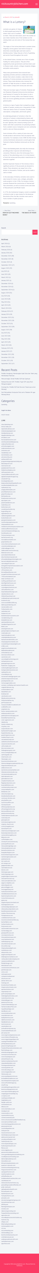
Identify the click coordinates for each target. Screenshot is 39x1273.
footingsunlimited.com (8, 1065)
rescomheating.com (7, 1230)
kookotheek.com (6, 518)
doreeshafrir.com (6, 828)
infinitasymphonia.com (8, 807)
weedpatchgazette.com (8, 624)
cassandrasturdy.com (7, 739)
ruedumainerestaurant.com (9, 815)
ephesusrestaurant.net (8, 1137)
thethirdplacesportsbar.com (9, 1135)
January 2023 (5, 351)
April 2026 (4, 243)
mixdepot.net (5, 1111)
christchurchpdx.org (7, 794)
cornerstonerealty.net (8, 1117)
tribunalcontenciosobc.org (9, 772)
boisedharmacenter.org (8, 718)
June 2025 (4, 274)
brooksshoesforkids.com (8, 985)
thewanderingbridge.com (8, 846)
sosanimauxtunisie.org (8, 509)
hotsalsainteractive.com (8, 440)
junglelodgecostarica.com (9, 876)
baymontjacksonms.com (8, 896)
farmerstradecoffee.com (9, 1007)
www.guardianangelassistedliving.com (12, 1154)
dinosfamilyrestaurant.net (9, 557)
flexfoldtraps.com (6, 1050)
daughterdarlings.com (7, 435)
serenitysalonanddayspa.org (9, 442)
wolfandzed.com (6, 1104)
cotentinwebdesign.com (8, 546)
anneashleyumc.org (7, 1059)
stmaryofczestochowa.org (9, 841)
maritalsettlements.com (8, 891)
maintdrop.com (6, 505)
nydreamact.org (6, 487)
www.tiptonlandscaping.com (10, 1091)
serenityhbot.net (6, 1026)
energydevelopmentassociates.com (12, 566)
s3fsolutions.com (6, 570)
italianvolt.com (6, 613)
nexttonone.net (6, 1024)
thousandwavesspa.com (8, 937)
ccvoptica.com (5, 1096)
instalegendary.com (7, 481)
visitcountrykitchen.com (14, 3)
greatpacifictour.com (7, 933)
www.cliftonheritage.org (8, 1083)
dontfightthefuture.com (8, 583)
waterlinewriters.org (7, 998)
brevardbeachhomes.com (8, 572)
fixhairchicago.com (7, 963)
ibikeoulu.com (5, 837)
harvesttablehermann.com (9, 561)
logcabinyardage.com (7, 1009)
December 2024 (6, 283)
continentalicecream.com (9, 787)
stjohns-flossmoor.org (8, 913)
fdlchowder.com (6, 1074)
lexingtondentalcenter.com (9, 670)
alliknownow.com (6, 768)
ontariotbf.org (5, 479)
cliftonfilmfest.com (7, 589)
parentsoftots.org (6, 1002)
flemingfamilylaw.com (8, 1206)
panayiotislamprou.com (8, 520)
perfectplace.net (6, 702)
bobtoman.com (6, 507)
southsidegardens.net (7, 1128)
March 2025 (5, 277)
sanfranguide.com (6, 755)
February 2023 (5, 348)
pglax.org (4, 900)
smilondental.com (6, 652)
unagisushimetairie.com (8, 489)
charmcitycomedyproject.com (10, 831)
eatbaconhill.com (6, 459)
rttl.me (3, 1228)
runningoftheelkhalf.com (9, 1041)
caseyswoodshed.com (8, 961)
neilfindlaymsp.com (7, 941)
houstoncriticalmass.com (9, 761)
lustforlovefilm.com (7, 802)
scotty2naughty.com (7, 826)
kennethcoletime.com (8, 850)
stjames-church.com (7, 824)
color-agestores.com (7, 720)
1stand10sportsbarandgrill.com (10, 644)
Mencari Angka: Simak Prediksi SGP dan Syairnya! (15, 379)
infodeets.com (5, 437)
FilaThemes (19, 1265)
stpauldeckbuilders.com (8, 1063)
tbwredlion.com (6, 1161)
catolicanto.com (6, 696)
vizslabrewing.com (7, 618)
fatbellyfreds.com (6, 1141)
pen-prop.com (5, 1033)
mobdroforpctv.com (7, 737)
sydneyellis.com (6, 672)
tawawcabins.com (6, 607)
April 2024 (4, 305)
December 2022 (6, 354)
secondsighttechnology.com (9, 659)
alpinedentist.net (6, 513)
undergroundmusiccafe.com (9, 1239)
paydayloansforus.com (8, 468)
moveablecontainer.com (8, 539)
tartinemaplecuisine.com (8, 857)
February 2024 (5, 311)
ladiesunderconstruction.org (9, 550)
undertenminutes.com (8, 448)
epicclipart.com (6, 500)
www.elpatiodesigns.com (9, 1143)
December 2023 (6, 317)
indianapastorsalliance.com (9, 957)
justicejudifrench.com (7, 844)
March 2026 (5, 246)
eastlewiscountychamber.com (10, 770)
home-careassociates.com (9, 711)
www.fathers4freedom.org (9, 1037)
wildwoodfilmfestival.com (9, 529)
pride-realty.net (6, 1187)
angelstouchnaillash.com (9, 648)
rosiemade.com (6, 633)
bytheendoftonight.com (8, 731)
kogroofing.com (6, 511)
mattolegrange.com (7, 874)
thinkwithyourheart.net (8, 596)
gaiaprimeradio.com (7, 865)
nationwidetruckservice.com (9, 928)
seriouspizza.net (6, 974)
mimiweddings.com (7, 1233)
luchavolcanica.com (7, 924)
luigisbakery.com (6, 1100)
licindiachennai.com (7, 433)
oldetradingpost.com (7, 548)
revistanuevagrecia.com (8, 822)
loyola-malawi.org (7, 724)
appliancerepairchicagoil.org (9, 476)
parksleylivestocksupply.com (10, 715)
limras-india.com (6, 426)
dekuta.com (4, 1107)
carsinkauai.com (6, 1180)
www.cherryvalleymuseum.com (10, 544)
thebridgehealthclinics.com (9, 996)
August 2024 (5, 293)
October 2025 (5, 262)
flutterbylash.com (6, 1191)
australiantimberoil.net (8, 555)
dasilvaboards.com (7, 776)
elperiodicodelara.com (8, 429)
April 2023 (4, 342)
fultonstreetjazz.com (8, 535)
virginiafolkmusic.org (7, 687)
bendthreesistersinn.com (8, 911)
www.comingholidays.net (9, 752)
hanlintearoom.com (7, 1193)
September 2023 (6, 326)
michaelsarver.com (7, 661)
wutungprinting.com (7, 889)
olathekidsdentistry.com (8, 637)
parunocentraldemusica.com (9, 1152)
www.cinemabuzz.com (8, 1109)
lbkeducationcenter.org (8, 698)
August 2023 (5, 330)
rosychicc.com (5, 726)
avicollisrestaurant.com (8, 944)
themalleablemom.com (8, 848)
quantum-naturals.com (8, 1165)
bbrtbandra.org (5, 496)
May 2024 (4, 302)
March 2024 (5, 308)
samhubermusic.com (7, 1241)
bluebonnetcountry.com (8, 498)
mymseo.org (5, 1219)
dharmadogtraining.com (8, 1224)
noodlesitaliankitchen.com (9, 485)
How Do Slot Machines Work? (11, 213)
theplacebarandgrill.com (8, 948)
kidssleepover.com (6, 463)
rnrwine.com (5, 1209)
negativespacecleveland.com (10, 902)
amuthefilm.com (6, 800)
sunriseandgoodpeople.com (9, 907)
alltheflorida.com (6, 1176)
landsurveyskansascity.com (9, 1061)
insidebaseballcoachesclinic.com (11, 1178)
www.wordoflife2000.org (9, 602)
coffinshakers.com (6, 839)
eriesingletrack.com (7, 629)
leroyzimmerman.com (8, 1202)
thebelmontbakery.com (8, 470)
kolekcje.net (5, 694)
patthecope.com (6, 970)
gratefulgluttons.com (8, 735)
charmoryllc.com (6, 757)
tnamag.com (5, 983)
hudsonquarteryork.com (8, 1146)
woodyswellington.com (8, 1139)
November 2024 (6, 286)
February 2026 (5, 249)
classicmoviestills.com (8, 744)
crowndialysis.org (6, 674)
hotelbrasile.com (6, 533)
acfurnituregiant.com (7, 446)
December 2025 (6, 256)
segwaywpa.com (6, 991)
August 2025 (5, 268)
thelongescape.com (7, 872)
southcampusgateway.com (9, 522)
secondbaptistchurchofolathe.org (11, 1217)
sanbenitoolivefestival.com (9, 742)
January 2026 (5, 253)
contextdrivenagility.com (8, 835)
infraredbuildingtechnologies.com (11, 559)
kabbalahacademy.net (7, 650)
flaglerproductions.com (8, 783)
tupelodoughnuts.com (8, 635)
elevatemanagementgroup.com (10, 1200)
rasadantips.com (6, 453)
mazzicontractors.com (8, 1133)
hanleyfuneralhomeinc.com (9, 639)
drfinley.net (4, 1204)
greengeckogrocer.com (8, 663)
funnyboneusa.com (7, 915)
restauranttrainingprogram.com (10, 676)
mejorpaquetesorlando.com (9, 642)
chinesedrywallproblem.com (9, 909)
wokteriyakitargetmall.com (9, 668)
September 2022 (6, 363)
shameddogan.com (7, 1000)
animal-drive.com (6, 981)
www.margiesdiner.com (8, 1072)
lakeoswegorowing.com (8, 1211)
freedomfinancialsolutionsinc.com (11, 1048)
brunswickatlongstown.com (9, 854)
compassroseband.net (8, 976)
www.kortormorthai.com (8, 1054)
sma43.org (4, 1085)
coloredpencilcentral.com (9, 587)
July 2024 (4, 296)
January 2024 (5, 314)
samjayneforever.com (7, 1172)
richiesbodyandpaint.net (8, 431)
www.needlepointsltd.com (9, 1076)
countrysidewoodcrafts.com (9, 474)
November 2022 (6, 357)
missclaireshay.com (7, 424)
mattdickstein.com (7, 1015)
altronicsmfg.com (6, 457)
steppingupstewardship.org (9, 1093)
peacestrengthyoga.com (8, 1046)
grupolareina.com (6, 542)
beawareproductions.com (9, 833)
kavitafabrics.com (6, 922)
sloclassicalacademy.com (9, 774)
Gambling (12, 203)
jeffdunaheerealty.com (8, 1044)
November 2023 (6, 320)
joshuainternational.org (8, 1028)
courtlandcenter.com (7, 939)
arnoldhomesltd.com (7, 585)
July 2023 (4, 333)
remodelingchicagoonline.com (10, 1087)
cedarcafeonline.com (7, 444)
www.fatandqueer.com (8, 1057)
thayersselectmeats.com (9, 987)
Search (3, 228)
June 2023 (4, 336)
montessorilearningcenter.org (10, 1167)
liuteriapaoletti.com (7, 904)
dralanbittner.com (6, 620)
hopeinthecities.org (7, 733)
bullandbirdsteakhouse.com (9, 1078)
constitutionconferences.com (10, 967)
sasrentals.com (6, 657)
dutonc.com (5, 870)
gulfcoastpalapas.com (8, 994)
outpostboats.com (7, 728)
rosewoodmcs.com (7, 1113)
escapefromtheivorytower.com (10, 574)
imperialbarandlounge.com (9, 592)
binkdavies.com (5, 791)
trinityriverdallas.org (7, 700)
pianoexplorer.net (6, 1126)
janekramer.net (5, 859)
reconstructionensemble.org (9, 920)
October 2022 (5, 360)
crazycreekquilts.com (7, 789)
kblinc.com (4, 626)
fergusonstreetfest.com (8, 1170)
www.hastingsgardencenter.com (11, 1124)
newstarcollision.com (7, 655)
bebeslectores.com (7, 552)
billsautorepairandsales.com (9, 1163)
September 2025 (6, 265)
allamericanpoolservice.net (9, 679)
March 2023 (5, 345)
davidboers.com (6, 1011)
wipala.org (4, 722)
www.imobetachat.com (8, 1013)
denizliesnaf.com (6, 965)
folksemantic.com (6, 609)
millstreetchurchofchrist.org (10, 1183)
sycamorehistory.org (7, 1115)
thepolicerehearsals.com (8, 765)
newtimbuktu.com (6, 455)
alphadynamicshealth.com (9, 1189)
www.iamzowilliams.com (9, 1122)
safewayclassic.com (7, 472)
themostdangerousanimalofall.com (12, 763)
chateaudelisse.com (7, 524)
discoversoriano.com (7, 748)
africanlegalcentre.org (8, 809)
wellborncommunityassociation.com (12, 526)
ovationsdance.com (7, 689)
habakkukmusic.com (7, 1022)
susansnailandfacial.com (8, 1030)
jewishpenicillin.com (7, 681)
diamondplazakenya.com (8, 1159)
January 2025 (5, 280)
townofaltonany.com (7, 898)
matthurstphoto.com (7, 1174)
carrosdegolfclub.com (8, 563)
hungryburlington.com (8, 852)
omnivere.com (5, 450)
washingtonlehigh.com (8, 1098)
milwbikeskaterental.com (9, 894)
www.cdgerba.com (6, 1150)
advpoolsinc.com (6, 952)
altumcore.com (6, 978)
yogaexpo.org (5, 709)
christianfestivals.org (7, 878)
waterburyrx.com (6, 950)
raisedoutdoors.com (7, 594)
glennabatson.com (7, 778)
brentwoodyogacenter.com (9, 1089)
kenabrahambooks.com (8, 796)
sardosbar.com (5, 611)
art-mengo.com (6, 863)
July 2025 (4, 271)
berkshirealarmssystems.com (10, 615)
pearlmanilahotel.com (8, 503)
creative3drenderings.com (9, 1004)
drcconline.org (5, 946)
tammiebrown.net (6, 868)
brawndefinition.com (7, 785)
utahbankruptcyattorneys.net (10, 598)
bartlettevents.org (7, 537)
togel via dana (6, 410)
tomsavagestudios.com (8, 683)
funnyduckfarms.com (7, 1196)
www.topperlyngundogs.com (10, 1039)
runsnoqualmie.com (7, 1067)
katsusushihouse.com (7, 811)
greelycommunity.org (7, 813)
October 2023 (5, 323)
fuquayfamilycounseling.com (10, 1213)
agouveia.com (5, 1215)
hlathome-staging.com (8, 665)
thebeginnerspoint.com (8, 750)
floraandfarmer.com (7, 568)
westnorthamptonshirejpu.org (10, 531)
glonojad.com (5, 820)
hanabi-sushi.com (6, 1102)
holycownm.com (6, 926)
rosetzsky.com (5, 818)
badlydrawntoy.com (7, 1017)
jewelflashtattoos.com (8, 492)
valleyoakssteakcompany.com (10, 959)
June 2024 (4, 299)
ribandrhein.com (6, 692)
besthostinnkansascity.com (9, 1235)
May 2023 (4, 339)
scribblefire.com (6, 707)
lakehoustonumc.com (7, 1020)
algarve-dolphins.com (7, 883)
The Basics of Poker (29, 212)
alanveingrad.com (6, 885)
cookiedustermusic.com (8, 917)
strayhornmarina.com (7, 781)
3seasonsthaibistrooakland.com (11, 705)
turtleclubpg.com (6, 931)
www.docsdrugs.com (7, 1070)
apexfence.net (5, 1243)
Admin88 (17, 17)
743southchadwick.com (8, 576)
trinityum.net (5, 1130)
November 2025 (6, 259)
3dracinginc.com (6, 759)
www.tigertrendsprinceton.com (10, 1035)
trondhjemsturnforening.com (10, 1156)
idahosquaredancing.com (8, 605)
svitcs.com (4, 972)
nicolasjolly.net (6, 805)
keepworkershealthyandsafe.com (11, 483)
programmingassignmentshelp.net (11, 461)
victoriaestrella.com (7, 935)
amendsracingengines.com (9, 1052)
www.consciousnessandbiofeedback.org (13, 1120)
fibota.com (4, 1148)
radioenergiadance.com (8, 516)
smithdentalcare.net (7, 1237)
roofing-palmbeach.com (8, 581)
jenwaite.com (5, 1198)
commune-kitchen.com (8, 798)
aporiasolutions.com (7, 989)
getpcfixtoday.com (7, 494)
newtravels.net (6, 466)
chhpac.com (4, 1222)
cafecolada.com (6, 746)
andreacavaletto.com (7, 713)
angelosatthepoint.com (8, 954)
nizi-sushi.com (5, 861)
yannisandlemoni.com (7, 622)
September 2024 (6, 290)
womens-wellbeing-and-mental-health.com (14, 685)
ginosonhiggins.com (7, 887)
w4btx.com (4, 646)
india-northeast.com (7, 579)
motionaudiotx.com (7, 1226)
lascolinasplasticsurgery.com (10, 1080)
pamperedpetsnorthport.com (10, 631)
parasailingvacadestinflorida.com (11, 1185)
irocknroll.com (5, 600)
